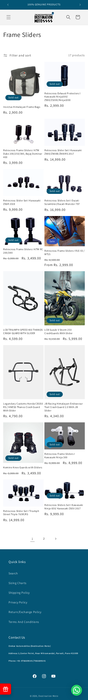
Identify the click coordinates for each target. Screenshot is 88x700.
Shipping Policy (19, 593)
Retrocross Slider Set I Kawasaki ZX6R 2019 (22, 202)
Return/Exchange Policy (25, 612)
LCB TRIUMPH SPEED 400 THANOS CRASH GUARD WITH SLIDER (23, 331)
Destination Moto (48, 695)
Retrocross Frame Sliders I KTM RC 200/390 (23, 251)
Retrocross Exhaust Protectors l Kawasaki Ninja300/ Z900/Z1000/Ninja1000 (62, 97)
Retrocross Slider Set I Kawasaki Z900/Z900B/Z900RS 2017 (63, 152)
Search (13, 573)
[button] (8, 17)
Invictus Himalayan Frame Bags (21, 106)
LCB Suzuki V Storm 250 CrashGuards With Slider (58, 331)
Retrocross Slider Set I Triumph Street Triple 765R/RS (21, 512)
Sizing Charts (17, 583)
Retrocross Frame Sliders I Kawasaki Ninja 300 (59, 455)
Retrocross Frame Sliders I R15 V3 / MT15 (64, 252)
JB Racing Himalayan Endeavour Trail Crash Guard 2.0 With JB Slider (63, 407)
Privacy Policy (18, 602)
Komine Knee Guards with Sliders (22, 467)
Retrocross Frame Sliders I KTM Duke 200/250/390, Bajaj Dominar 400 (22, 153)
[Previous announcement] (8, 4)
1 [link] (32, 539)
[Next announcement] (80, 4)
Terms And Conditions (24, 622)
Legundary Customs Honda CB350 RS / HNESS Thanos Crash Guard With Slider (23, 407)
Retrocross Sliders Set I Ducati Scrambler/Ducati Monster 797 (62, 202)
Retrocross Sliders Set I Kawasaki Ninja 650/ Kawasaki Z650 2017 (63, 506)
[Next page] (55, 538)
